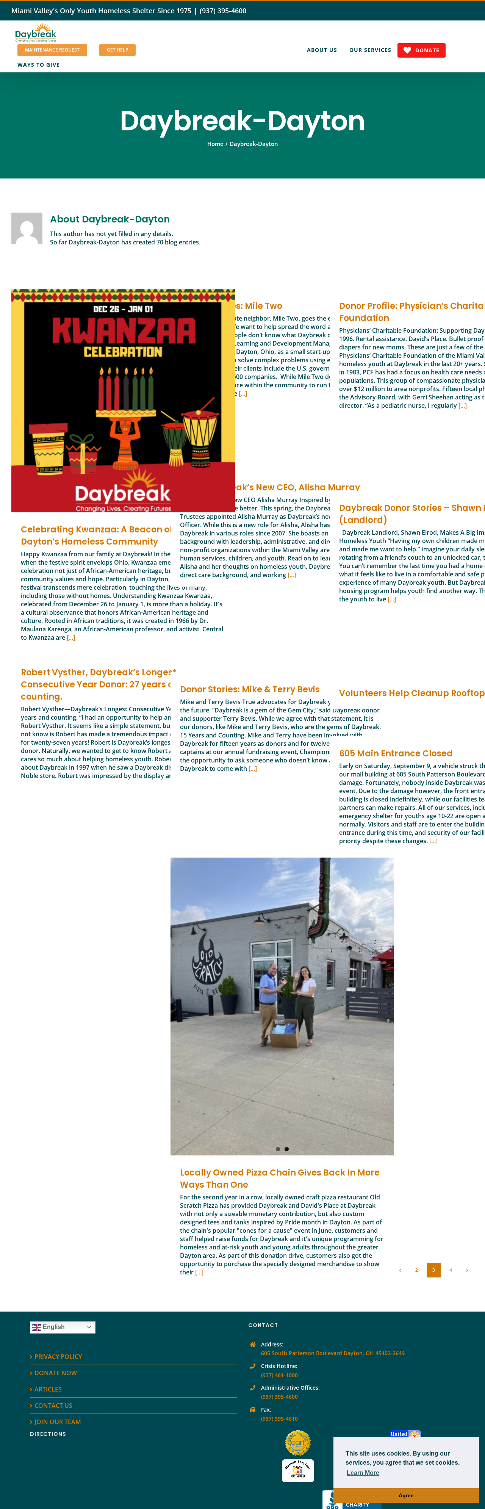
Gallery (134, 400)
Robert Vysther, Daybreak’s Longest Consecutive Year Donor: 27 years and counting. (103, 685)
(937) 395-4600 (223, 10)
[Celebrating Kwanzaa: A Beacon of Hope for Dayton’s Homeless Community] (123, 400)
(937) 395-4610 (279, 1418)
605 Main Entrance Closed (396, 753)
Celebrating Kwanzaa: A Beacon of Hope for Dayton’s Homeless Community (112, 400)
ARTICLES (48, 1389)
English (53, 1327)
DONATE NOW (55, 1373)
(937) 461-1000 (279, 1375)
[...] (71, 637)
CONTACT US (53, 1405)
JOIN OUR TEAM (57, 1422)
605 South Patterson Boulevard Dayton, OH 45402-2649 (333, 1353)
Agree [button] (406, 1495)
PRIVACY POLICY (58, 1356)
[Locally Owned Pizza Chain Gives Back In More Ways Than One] (282, 1006)
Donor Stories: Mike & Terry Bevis (250, 689)
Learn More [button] (363, 1473)
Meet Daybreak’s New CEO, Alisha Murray (270, 487)
